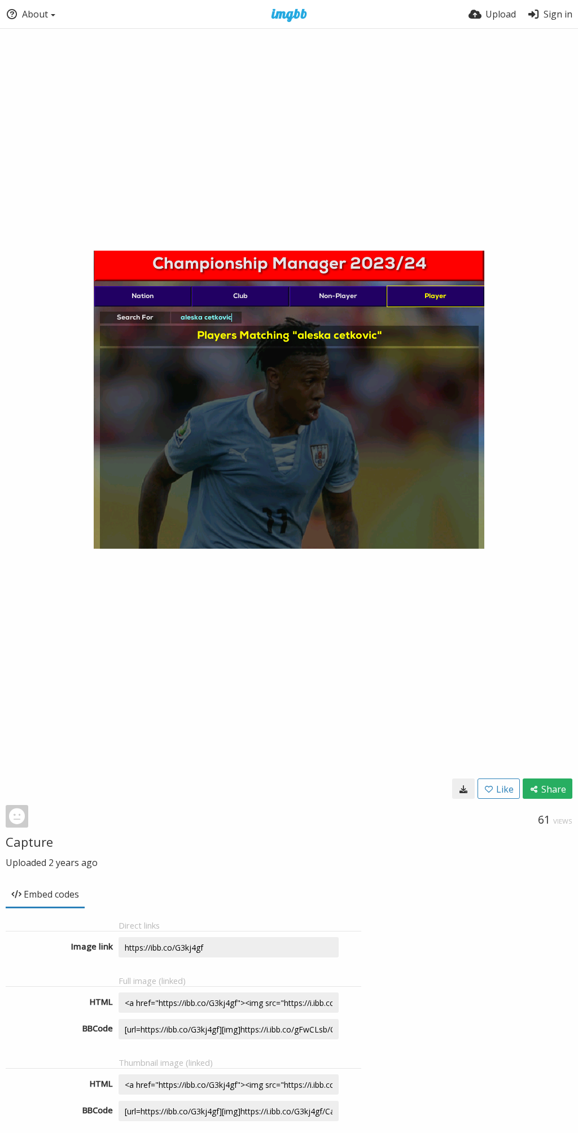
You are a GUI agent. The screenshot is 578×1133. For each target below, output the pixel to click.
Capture (29, 841)
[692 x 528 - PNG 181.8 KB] (463, 788)
